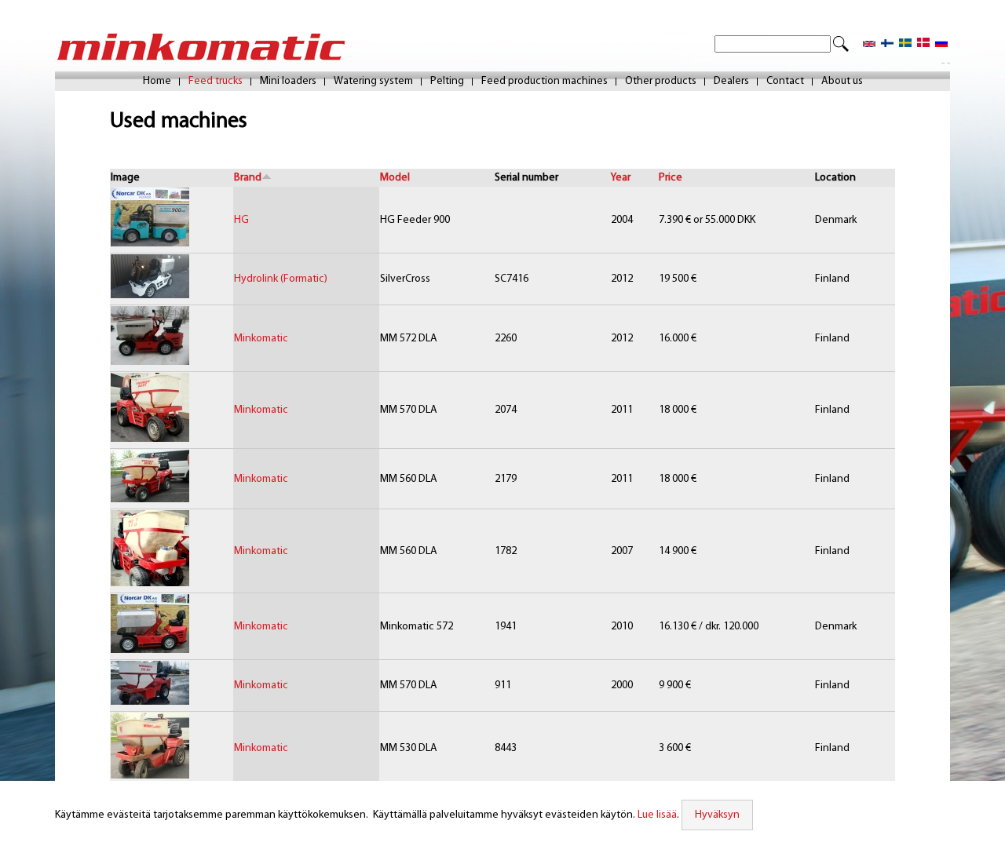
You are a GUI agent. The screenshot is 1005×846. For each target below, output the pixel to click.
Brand (247, 178)
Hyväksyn (717, 815)
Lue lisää (657, 815)
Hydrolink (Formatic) (280, 279)
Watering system (373, 82)
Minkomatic (261, 339)
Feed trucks (215, 82)
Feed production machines (544, 82)
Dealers (731, 82)
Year (620, 178)
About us (842, 82)
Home (157, 82)
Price (670, 178)
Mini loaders (288, 82)
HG (241, 220)
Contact (785, 82)
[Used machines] (869, 44)
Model (395, 178)
